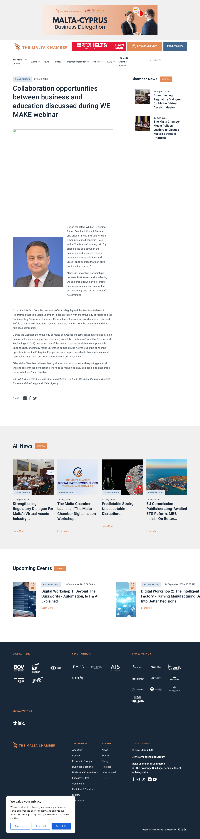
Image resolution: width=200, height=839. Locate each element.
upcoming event (51, 584)
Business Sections (82, 767)
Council (76, 756)
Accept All (61, 826)
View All (166, 79)
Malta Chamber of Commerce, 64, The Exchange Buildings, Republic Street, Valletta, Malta (157, 768)
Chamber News (22, 79)
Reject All (41, 826)
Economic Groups (82, 761)
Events (34, 61)
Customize (20, 826)
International (109, 772)
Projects (96, 61)
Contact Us (78, 800)
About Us (77, 750)
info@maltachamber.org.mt (149, 757)
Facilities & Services (83, 789)
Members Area (175, 46)
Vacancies (78, 784)
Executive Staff (80, 778)
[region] (40, 814)
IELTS (109, 61)
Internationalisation (76, 61)
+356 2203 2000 (144, 750)
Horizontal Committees (85, 772)
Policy (58, 61)
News (46, 61)
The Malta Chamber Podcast (123, 61)
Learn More (18, 531)
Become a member (147, 46)
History (76, 795)
